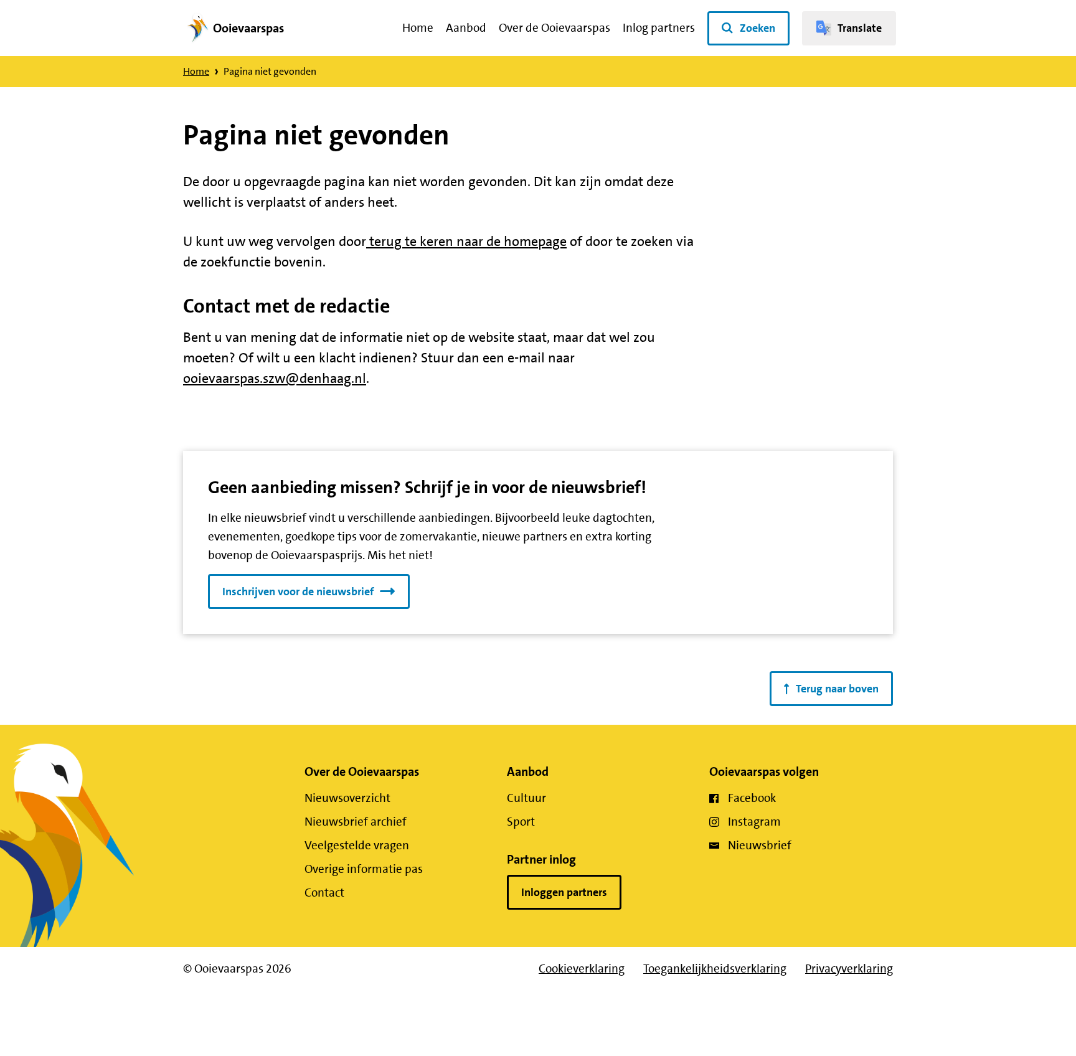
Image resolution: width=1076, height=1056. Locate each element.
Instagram (754, 821)
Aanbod (466, 27)
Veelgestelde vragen (356, 845)
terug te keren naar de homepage (466, 241)
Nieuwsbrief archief (355, 821)
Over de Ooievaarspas (554, 27)
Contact (324, 892)
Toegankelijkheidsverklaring (714, 968)
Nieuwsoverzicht (347, 798)
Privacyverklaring (849, 968)
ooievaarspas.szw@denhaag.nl (274, 378)
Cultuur (526, 798)
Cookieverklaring (582, 968)
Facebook (752, 798)
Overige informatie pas (363, 869)
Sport (521, 821)
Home (417, 27)
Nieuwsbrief (759, 845)
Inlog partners (659, 27)
